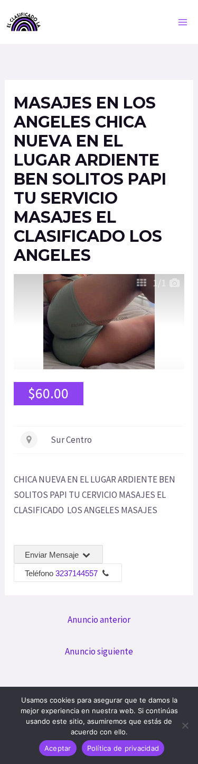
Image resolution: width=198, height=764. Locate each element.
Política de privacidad (123, 748)
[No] (185, 725)
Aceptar (57, 748)
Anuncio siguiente (99, 651)
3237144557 (76, 573)
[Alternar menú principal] (183, 22)
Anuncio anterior (99, 619)
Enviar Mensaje (53, 554)
